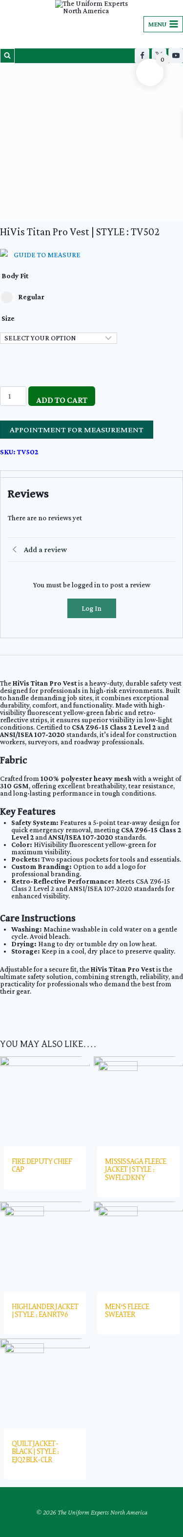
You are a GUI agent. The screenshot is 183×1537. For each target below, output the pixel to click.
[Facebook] (142, 55)
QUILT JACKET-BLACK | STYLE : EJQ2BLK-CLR (36, 1452)
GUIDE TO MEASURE (47, 255)
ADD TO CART (61, 400)
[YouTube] (175, 55)
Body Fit (14, 276)
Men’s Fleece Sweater (127, 1311)
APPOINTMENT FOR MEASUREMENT (76, 429)
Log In (91, 608)
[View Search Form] (7, 55)
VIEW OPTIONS (32, 1196)
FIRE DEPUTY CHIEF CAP (42, 1166)
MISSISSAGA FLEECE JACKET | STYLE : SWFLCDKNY (135, 1170)
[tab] (91, 474)
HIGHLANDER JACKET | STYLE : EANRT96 (45, 1311)
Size (8, 318)
